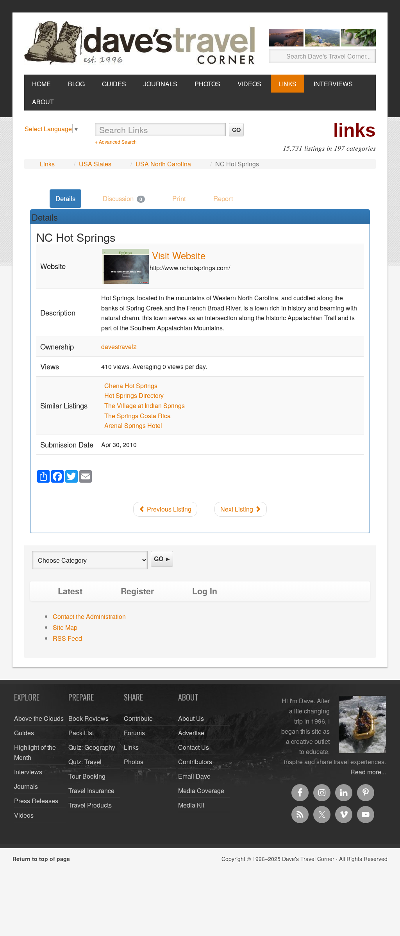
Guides (24, 732)
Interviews (28, 771)
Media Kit (191, 805)
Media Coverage (201, 790)
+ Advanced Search (116, 141)
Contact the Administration (89, 616)
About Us (191, 718)
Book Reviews (88, 718)
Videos (24, 815)
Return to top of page (41, 859)
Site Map (65, 627)
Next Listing (237, 509)
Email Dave (194, 776)
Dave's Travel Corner (141, 43)
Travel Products (90, 805)
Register (137, 591)
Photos (133, 761)
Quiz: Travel (85, 761)
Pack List (81, 732)
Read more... (368, 771)
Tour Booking (86, 776)
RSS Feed (67, 638)
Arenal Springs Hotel (133, 425)
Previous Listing (168, 509)
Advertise (191, 732)
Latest (70, 591)
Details (65, 198)
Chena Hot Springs (130, 385)
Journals (26, 786)
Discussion (122, 198)
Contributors (195, 761)
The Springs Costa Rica (137, 415)
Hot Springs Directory (134, 395)
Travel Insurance (91, 790)
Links (47, 163)
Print (179, 198)
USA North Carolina (163, 163)
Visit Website (178, 255)
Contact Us (193, 747)
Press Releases (36, 800)
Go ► (162, 558)
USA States (95, 163)
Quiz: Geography (91, 747)
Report (223, 198)
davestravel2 (119, 346)
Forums (134, 732)
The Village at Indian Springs (144, 405)
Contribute (138, 718)
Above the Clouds (39, 718)
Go (236, 129)
